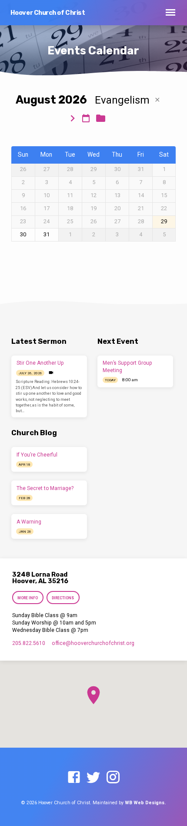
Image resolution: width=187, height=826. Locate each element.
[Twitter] (93, 778)
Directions (63, 598)
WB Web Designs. (145, 803)
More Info (27, 598)
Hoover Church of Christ (47, 13)
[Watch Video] (51, 372)
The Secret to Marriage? (45, 488)
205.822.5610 (28, 643)
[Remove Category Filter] (157, 100)
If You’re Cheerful (37, 455)
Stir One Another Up (40, 363)
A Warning (29, 522)
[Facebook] (74, 778)
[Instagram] (113, 778)
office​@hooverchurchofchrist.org (93, 643)
